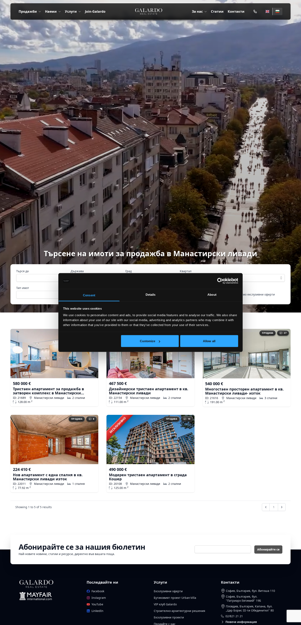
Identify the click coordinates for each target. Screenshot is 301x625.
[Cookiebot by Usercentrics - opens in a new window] (220, 281)
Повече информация (241, 622)
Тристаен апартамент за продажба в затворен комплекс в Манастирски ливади (48, 391)
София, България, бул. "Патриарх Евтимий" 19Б (243, 598)
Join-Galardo (95, 11)
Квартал (185, 271)
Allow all (209, 341)
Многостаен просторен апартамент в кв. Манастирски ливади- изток (244, 391)
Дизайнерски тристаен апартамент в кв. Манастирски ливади (148, 391)
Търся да (22, 271)
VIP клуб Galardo (165, 604)
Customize (147, 341)
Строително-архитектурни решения (179, 611)
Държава (77, 271)
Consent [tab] (89, 295)
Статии (217, 11)
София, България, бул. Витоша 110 (250, 591)
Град (128, 271)
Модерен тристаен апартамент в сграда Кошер (148, 477)
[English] (267, 11)
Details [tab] (151, 294)
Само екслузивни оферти (257, 294)
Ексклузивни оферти (168, 591)
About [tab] (211, 294)
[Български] (277, 11)
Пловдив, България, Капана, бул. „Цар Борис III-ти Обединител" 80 (250, 608)
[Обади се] (255, 11)
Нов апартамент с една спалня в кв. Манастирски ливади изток (48, 477)
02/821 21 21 (234, 616)
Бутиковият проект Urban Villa (175, 598)
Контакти (236, 11)
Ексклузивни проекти (169, 617)
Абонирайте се (268, 549)
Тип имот (22, 288)
